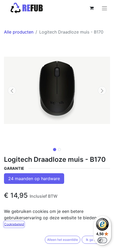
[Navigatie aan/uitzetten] (104, 8)
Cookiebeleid (14, 224)
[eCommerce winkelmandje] (91, 8)
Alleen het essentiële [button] (62, 240)
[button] (12, 90)
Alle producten (18, 32)
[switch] (102, 240)
